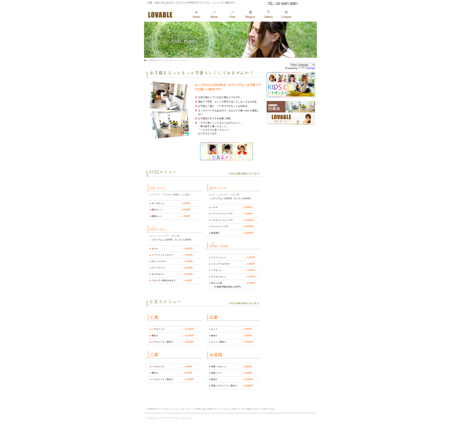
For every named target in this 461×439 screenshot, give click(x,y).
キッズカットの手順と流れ (194, 409)
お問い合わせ (268, 409)
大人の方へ (256, 409)
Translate (310, 68)
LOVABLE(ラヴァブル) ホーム (162, 60)
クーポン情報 (244, 409)
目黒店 (210, 409)
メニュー (183, 60)
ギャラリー (219, 409)
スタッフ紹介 (231, 409)
